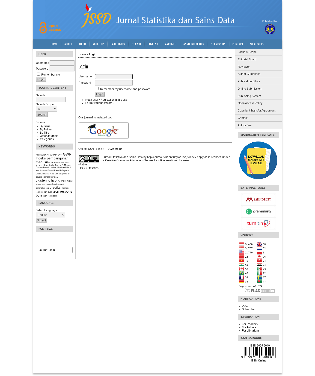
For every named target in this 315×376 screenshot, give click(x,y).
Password (42, 68)
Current (153, 44)
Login (82, 44)
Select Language (46, 210)
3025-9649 (115, 148)
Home (54, 44)
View (245, 306)
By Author (46, 129)
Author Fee (245, 125)
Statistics (257, 44)
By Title (44, 132)
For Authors (249, 327)
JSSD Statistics (88, 168)
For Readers (250, 324)
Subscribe (248, 309)
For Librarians (250, 330)
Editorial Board (247, 59)
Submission (218, 44)
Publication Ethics (249, 81)
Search (136, 44)
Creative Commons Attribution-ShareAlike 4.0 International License (147, 160)
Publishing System (249, 96)
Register (98, 44)
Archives (170, 44)
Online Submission (250, 88)
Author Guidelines (249, 74)
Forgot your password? (99, 103)
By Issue (45, 126)
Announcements (193, 44)
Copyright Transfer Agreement (256, 110)
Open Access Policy (250, 103)
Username (42, 63)
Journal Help (47, 250)
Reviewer (244, 66)
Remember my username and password (125, 89)
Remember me (50, 74)
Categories (47, 139)
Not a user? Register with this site (106, 99)
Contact (242, 118)
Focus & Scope (247, 52)
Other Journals (49, 136)
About (68, 44)
